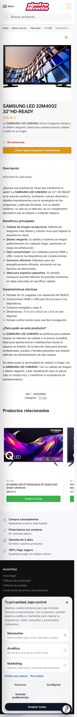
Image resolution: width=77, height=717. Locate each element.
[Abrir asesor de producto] (66, 709)
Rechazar (21, 684)
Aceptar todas (37, 706)
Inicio (5, 28)
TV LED (48, 28)
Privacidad (36, 675)
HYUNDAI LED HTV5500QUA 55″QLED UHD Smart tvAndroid (31, 486)
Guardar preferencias (20, 696)
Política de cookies (16, 675)
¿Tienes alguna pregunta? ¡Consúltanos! (37, 150)
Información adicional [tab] (17, 177)
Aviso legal (9, 575)
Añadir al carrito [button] (33, 498)
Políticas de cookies (15, 585)
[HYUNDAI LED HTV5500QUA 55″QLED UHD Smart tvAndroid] (33, 447)
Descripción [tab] (11, 168)
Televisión (35, 28)
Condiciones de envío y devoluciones (25, 590)
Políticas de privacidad (17, 580)
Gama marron (19, 28)
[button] (68, 6)
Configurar (54, 684)
